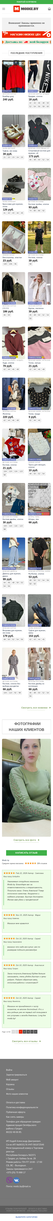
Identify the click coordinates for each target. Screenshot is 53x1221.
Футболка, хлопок (36, 574)
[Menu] (3, 8)
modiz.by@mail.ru (22, 1186)
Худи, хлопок (8, 363)
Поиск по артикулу (15, 1211)
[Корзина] (49, 9)
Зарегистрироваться (16, 1075)
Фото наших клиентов (17, 1094)
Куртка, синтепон (36, 308)
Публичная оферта (15, 1112)
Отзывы (10, 1089)
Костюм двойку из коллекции (36, 685)
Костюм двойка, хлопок (13, 519)
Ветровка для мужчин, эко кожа (12, 631)
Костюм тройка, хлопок (38, 204)
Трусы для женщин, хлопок (37, 466)
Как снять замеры (15, 1117)
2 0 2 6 (6, 308)
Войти (9, 1070)
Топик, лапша (34, 363)
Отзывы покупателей (15, 1209)
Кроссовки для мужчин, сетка (13, 205)
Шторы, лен (33, 519)
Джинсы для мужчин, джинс (12, 575)
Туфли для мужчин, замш (37, 631)
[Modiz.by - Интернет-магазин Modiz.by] (26, 9)
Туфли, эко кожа (10, 151)
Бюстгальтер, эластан (12, 257)
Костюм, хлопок (35, 257)
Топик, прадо (34, 414)
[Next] (48, 788)
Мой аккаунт (12, 1079)
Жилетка (6, 414)
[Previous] (4, 788)
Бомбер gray (8, 96)
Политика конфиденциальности (22, 1107)
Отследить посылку (37, 1211)
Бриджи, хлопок (35, 96)
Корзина (10, 1084)
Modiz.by (5, 860)
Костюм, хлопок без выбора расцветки (11, 685)
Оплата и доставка (15, 1102)
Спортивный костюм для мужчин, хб (39, 152)
